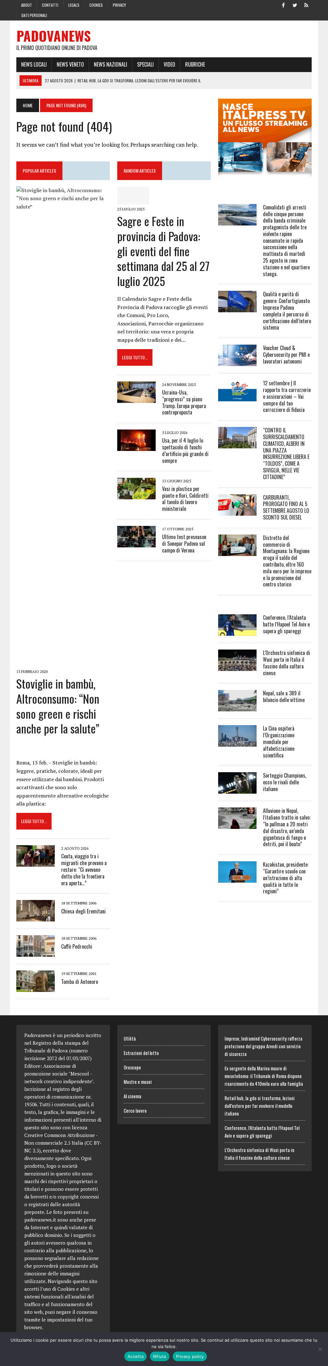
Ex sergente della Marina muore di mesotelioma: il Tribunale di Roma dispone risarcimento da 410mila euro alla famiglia (264, 1076)
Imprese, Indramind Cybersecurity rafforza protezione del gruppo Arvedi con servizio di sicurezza (263, 1046)
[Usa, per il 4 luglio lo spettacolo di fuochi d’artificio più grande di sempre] (136, 446)
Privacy (119, 5)
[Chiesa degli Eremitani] (35, 917)
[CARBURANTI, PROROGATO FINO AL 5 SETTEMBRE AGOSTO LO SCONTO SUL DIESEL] (237, 511)
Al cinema (132, 1096)
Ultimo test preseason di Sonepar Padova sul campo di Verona (184, 543)
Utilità (130, 1038)
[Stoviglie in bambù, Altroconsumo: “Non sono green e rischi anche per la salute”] (63, 662)
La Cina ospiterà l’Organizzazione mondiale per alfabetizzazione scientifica (278, 741)
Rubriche (195, 64)
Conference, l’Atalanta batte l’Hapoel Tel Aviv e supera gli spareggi (286, 624)
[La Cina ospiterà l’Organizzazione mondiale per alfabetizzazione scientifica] (237, 742)
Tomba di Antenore (79, 982)
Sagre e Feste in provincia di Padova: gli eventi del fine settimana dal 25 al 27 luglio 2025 (163, 250)
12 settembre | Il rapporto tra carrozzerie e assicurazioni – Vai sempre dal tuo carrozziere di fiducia (287, 396)
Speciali (145, 64)
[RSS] (306, 4)
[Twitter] (295, 4)
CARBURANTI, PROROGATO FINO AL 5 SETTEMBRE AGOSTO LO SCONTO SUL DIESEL (286, 507)
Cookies (96, 5)
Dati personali (34, 15)
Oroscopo (132, 1067)
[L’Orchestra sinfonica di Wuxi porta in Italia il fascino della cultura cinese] (237, 666)
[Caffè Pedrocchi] (35, 952)
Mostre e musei (138, 1081)
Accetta (135, 1356)
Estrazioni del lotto (141, 1052)
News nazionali (110, 64)
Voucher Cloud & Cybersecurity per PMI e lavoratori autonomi (286, 354)
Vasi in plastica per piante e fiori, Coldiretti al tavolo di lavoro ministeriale (185, 498)
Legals (73, 5)
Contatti (50, 5)
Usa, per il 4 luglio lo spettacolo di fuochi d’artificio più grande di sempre (185, 450)
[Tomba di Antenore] (35, 987)
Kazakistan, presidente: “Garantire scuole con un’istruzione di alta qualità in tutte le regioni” (285, 878)
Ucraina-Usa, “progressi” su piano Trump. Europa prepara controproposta (184, 402)
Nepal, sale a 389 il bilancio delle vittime (284, 696)
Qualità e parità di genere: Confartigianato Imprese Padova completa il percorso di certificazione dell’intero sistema (287, 310)
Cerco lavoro (135, 1110)
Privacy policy (190, 1356)
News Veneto (70, 64)
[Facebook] (283, 4)
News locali (34, 64)
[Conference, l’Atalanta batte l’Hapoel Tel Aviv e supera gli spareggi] (237, 631)
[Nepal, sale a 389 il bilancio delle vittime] (237, 707)
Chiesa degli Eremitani (83, 911)
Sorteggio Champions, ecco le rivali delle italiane (284, 782)
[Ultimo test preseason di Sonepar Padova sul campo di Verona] (136, 542)
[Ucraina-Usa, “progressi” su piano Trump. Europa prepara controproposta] (136, 398)
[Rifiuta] (320, 1349)
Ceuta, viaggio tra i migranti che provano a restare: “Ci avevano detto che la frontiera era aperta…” (84, 869)
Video (169, 64)
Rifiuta (159, 1356)
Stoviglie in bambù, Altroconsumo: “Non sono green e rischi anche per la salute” (57, 706)
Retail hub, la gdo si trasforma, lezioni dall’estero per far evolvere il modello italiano (260, 1105)
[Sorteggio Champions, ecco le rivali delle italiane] (237, 789)
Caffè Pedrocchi (76, 946)
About (26, 5)
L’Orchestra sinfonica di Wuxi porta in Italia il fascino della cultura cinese (286, 662)
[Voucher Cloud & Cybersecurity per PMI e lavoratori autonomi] (237, 361)
